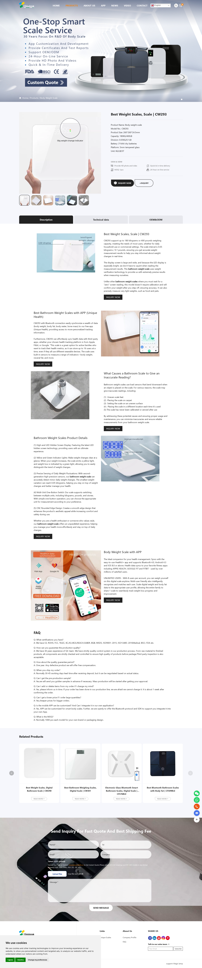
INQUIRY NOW (113, 297)
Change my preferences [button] (37, 960)
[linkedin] (154, 938)
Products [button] (72, 5)
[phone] (197, 805)
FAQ (124, 941)
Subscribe (178, 949)
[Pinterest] (168, 938)
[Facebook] (150, 938)
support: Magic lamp (174, 963)
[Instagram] (163, 938)
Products (34, 97)
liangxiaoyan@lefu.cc (76, 865)
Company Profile (129, 937)
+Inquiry (144, 183)
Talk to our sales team (158, 944)
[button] (190, 773)
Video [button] (127, 5)
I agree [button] (10, 960)
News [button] (114, 5)
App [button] (103, 5)
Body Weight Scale (48, 97)
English (157, 5)
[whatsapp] (197, 798)
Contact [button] (142, 5)
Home (56, 5)
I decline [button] (20, 960)
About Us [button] (89, 5)
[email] (197, 811)
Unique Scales (105, 937)
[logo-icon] (27, 5)
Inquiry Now (124, 183)
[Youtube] (159, 938)
